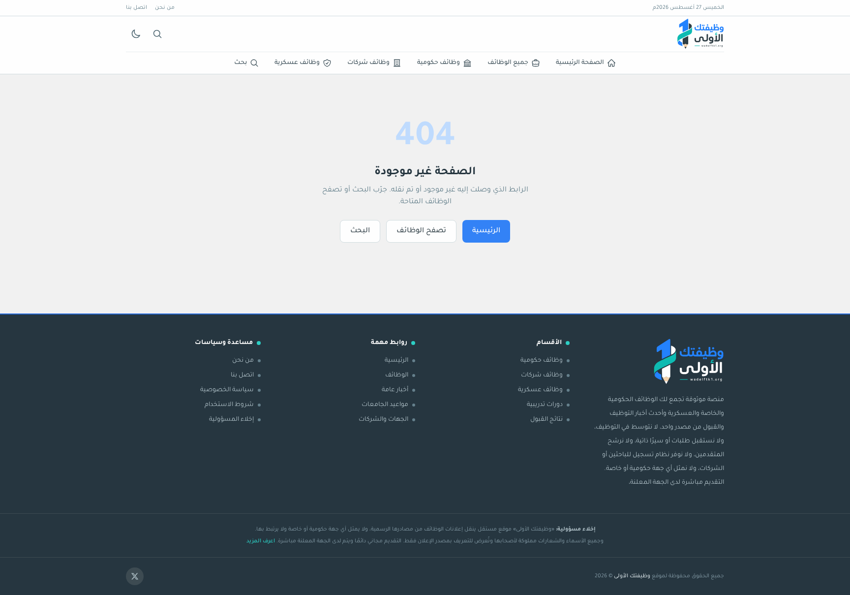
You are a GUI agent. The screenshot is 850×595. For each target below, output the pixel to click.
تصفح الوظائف (421, 231)
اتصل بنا (136, 8)
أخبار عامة (395, 390)
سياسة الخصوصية (227, 390)
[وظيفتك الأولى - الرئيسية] (700, 34)
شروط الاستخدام (229, 405)
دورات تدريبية (545, 405)
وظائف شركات (368, 63)
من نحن (165, 8)
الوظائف (396, 375)
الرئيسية (486, 231)
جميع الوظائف (507, 63)
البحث (360, 231)
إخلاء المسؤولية (231, 419)
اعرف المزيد (260, 541)
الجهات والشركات (383, 419)
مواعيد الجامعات (385, 405)
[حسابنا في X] (135, 576)
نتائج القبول (546, 419)
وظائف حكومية (438, 63)
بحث (240, 63)
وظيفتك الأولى (632, 576)
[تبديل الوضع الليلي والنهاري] (136, 34)
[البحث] (157, 34)
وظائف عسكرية (297, 63)
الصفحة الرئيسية (580, 63)
